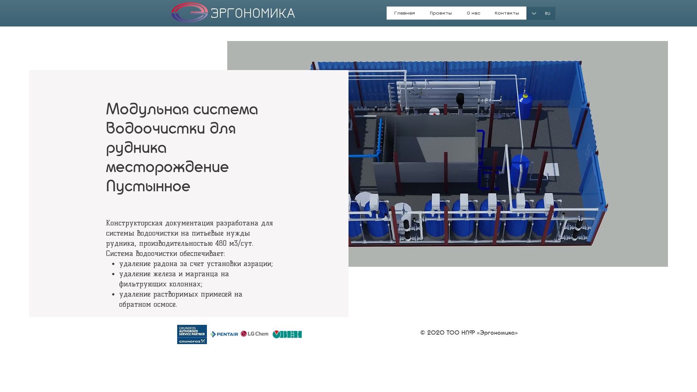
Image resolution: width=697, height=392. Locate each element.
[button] (473, 15)
